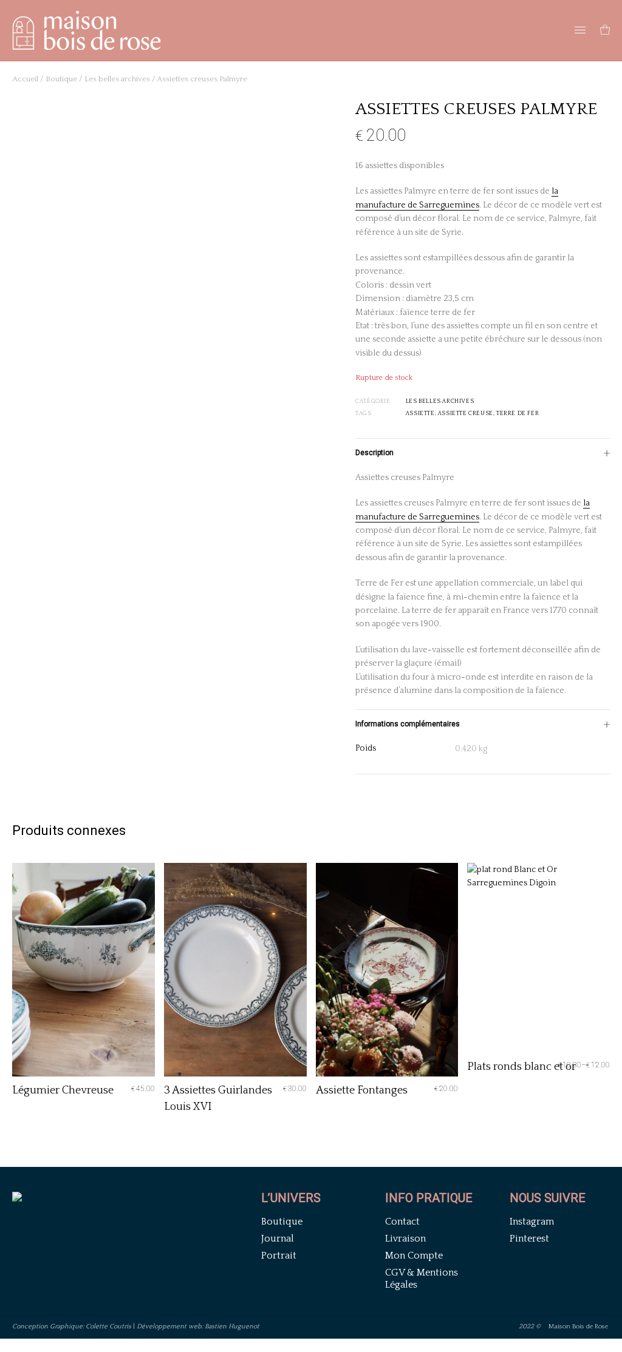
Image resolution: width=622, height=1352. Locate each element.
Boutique (61, 79)
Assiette (420, 413)
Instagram (532, 1221)
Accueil (25, 79)
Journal (277, 1238)
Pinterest (529, 1238)
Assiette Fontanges (362, 1090)
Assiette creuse (465, 413)
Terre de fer (517, 413)
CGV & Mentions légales (421, 1278)
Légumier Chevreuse (63, 1090)
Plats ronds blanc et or (521, 1067)
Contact (402, 1221)
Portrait (278, 1255)
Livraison (405, 1238)
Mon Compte (414, 1255)
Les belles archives (117, 79)
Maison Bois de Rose (579, 1326)
